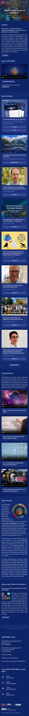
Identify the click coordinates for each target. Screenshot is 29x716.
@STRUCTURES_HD (11, 689)
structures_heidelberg (11, 683)
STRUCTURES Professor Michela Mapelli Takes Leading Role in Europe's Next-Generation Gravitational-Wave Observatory (13, 351)
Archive (14, 130)
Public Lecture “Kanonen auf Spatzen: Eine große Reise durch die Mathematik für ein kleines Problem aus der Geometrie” (13, 253)
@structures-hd (9, 677)
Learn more (5, 55)
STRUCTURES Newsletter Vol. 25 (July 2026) (14, 119)
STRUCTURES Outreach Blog (8, 81)
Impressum (7, 712)
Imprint (2, 712)
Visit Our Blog (6, 617)
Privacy (12, 712)
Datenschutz (17, 712)
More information (14, 162)
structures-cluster (10, 695)
